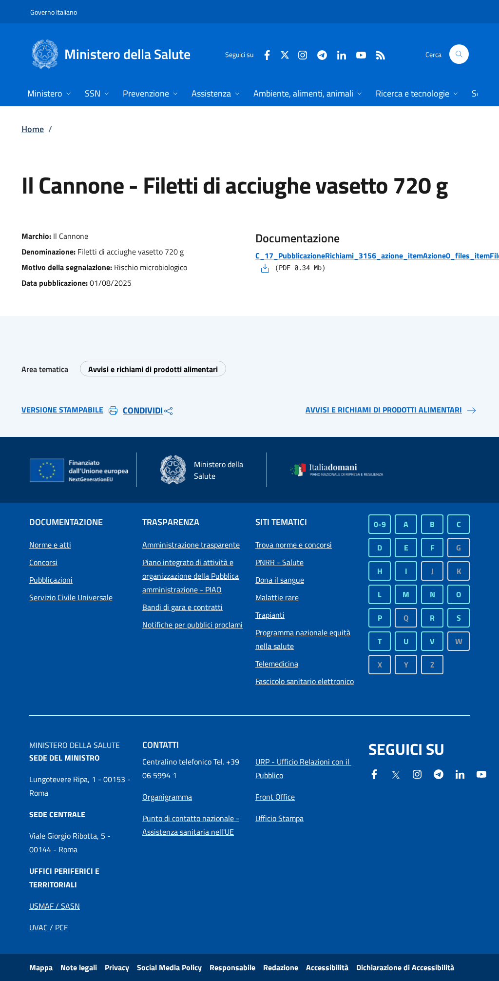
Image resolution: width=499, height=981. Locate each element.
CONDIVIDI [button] (143, 410)
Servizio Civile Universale (71, 597)
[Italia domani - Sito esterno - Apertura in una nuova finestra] (341, 470)
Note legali (78, 967)
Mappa (41, 967)
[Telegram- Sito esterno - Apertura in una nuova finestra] (318, 53)
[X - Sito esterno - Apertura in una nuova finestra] (285, 53)
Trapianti (270, 615)
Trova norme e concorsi (293, 544)
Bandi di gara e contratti (182, 607)
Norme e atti (50, 544)
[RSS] (376, 53)
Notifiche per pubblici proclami (192, 624)
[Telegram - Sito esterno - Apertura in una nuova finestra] (438, 773)
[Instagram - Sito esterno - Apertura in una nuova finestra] (298, 53)
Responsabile (232, 967)
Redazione (280, 967)
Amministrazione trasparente (191, 544)
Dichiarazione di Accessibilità (405, 967)
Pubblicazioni (51, 580)
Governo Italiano (53, 12)
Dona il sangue (279, 580)
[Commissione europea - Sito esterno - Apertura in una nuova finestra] (79, 471)
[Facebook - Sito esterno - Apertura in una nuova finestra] (263, 53)
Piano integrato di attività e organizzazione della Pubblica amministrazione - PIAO (190, 575)
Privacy (117, 967)
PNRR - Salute (279, 562)
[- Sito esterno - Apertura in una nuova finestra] (481, 773)
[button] (459, 54)
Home (32, 129)
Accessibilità (327, 967)
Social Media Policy (169, 967)
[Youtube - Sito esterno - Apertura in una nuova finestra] (357, 53)
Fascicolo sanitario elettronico (304, 681)
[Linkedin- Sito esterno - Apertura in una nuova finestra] (460, 773)
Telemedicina (276, 663)
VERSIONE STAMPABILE (62, 409)
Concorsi (43, 562)
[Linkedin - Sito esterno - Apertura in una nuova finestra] (337, 53)
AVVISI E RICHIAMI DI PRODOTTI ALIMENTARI (384, 409)
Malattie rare (277, 597)
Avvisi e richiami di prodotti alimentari (153, 369)
